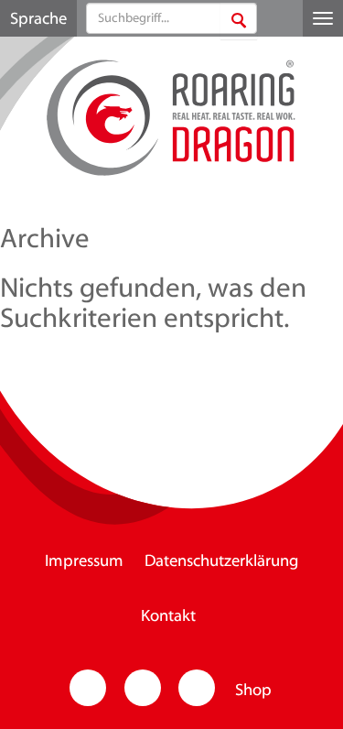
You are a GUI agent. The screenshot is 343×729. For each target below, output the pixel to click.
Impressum (84, 562)
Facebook (142, 687)
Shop (253, 691)
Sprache (38, 20)
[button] (238, 21)
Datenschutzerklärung (221, 562)
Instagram (88, 687)
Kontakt (168, 617)
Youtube (196, 687)
